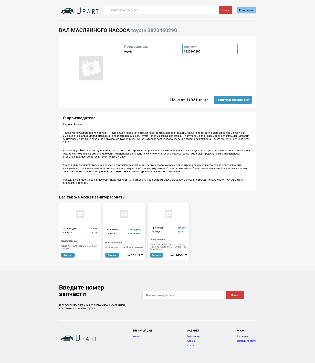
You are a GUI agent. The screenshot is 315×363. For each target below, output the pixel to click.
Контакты (242, 336)
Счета (190, 345)
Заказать (68, 255)
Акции (136, 336)
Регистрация (246, 10)
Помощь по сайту (246, 341)
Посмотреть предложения (232, 99)
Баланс (191, 341)
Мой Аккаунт (194, 336)
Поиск (225, 10)
